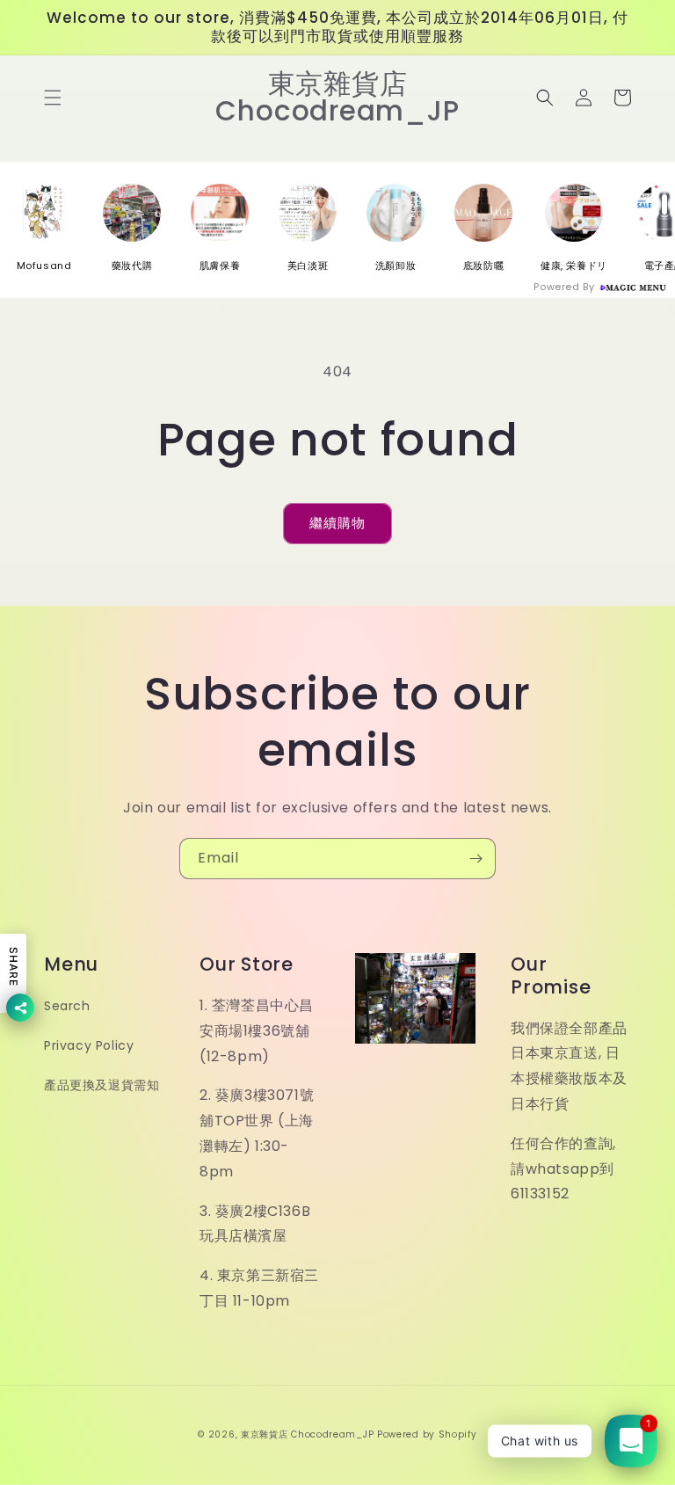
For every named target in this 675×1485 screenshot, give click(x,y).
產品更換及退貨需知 (101, 1085)
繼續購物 (337, 522)
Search (67, 1006)
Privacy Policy (89, 1045)
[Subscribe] (475, 858)
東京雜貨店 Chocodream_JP (307, 1434)
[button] (52, 97)
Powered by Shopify (427, 1434)
